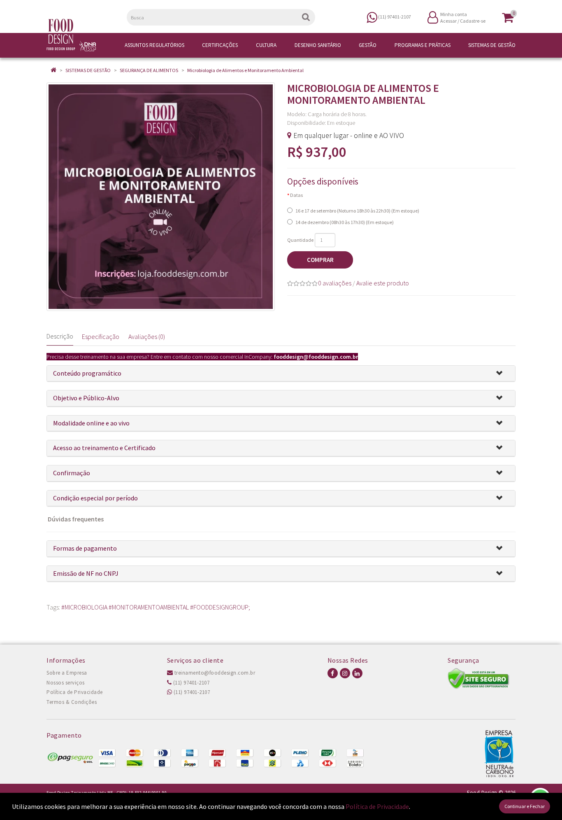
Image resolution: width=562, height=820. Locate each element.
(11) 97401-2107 (190, 682)
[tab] (281, 374)
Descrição (59, 336)
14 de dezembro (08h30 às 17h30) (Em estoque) (344, 222)
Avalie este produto (382, 283)
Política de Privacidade (74, 692)
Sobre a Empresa (66, 672)
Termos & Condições (71, 702)
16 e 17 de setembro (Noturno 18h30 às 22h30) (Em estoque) (357, 211)
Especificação (100, 336)
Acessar (448, 21)
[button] (502, 374)
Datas (296, 195)
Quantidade (300, 240)
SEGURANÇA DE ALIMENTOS (149, 70)
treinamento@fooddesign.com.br (214, 672)
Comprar (320, 260)
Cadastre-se (472, 21)
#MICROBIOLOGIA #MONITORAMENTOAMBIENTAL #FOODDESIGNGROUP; (155, 607)
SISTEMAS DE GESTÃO (88, 70)
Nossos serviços (65, 682)
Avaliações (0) (146, 336)
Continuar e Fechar (524, 806)
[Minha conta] (432, 17)
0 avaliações (334, 283)
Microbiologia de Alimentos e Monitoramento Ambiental (245, 70)
